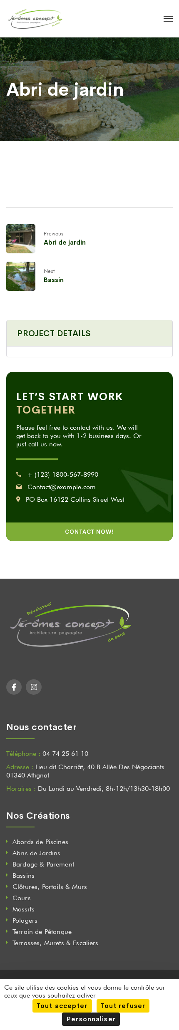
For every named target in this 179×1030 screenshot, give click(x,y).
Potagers (24, 920)
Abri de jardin (65, 242)
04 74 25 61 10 (65, 754)
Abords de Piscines (40, 842)
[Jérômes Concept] (34, 19)
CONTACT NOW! (89, 531)
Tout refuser (123, 1005)
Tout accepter (62, 1005)
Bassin (54, 280)
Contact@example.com (61, 487)
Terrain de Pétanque (42, 932)
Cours (21, 898)
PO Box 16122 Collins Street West (75, 499)
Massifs (23, 909)
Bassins (23, 875)
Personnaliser (91, 1019)
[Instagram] (33, 687)
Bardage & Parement (43, 864)
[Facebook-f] (14, 687)
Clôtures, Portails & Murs (49, 887)
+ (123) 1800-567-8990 (62, 474)
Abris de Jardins (36, 853)
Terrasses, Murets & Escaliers (55, 943)
